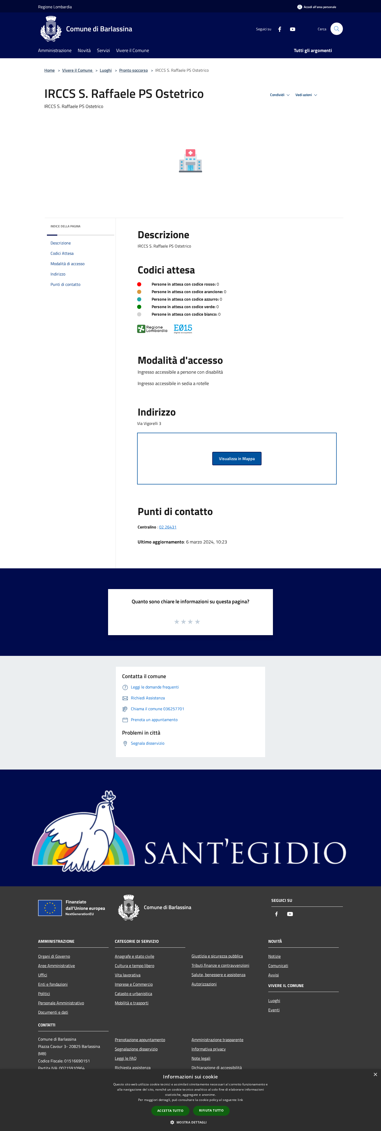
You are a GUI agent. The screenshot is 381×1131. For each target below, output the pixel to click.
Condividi (277, 95)
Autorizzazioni (204, 984)
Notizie (274, 956)
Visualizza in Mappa (237, 458)
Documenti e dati (53, 1012)
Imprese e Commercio (134, 984)
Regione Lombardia (55, 7)
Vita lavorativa (127, 975)
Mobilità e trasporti (132, 1003)
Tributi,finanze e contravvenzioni (220, 965)
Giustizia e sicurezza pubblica (217, 956)
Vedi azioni (304, 95)
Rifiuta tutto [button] (211, 1110)
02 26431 (168, 527)
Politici (44, 993)
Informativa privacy (209, 1049)
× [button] (375, 1075)
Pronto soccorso (133, 70)
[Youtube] (290, 28)
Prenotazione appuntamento (140, 1039)
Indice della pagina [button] (65, 226)
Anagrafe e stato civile (134, 956)
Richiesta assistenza (133, 1067)
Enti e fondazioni (53, 984)
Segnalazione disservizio (136, 1049)
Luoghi (106, 70)
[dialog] (190, 1100)
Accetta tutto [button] (170, 1110)
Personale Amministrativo (61, 1003)
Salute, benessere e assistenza (218, 975)
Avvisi (273, 975)
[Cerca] (336, 29)
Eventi (274, 1010)
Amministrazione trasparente (217, 1039)
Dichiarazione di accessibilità (217, 1067)
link (240, 1100)
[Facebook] (277, 28)
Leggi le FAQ (126, 1058)
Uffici (42, 975)
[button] (190, 1122)
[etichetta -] (197, 621)
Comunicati (278, 965)
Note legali (201, 1058)
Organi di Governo (54, 956)
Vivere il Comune (77, 70)
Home (49, 70)
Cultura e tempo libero (134, 965)
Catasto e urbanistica (133, 993)
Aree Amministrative (56, 965)
